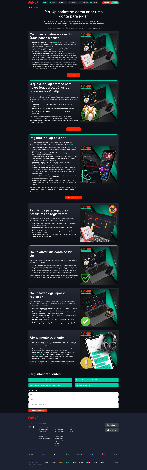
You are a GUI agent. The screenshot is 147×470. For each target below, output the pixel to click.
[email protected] (37, 354)
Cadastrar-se (73, 75)
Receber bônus (73, 129)
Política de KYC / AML (44, 431)
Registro (106, 2)
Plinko (71, 431)
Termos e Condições (44, 427)
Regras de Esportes (59, 434)
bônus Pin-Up (36, 97)
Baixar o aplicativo (73, 197)
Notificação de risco (44, 429)
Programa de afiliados (60, 441)
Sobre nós (94, 2)
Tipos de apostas (59, 429)
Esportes (73, 2)
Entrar (115, 2)
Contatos (57, 445)
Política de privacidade (44, 434)
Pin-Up (30, 7)
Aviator (71, 429)
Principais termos (59, 436)
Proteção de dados (43, 436)
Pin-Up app (70, 144)
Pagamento (85, 2)
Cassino (63, 2)
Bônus (53, 2)
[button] (69, 380)
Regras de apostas (59, 431)
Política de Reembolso (44, 438)
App (46, 2)
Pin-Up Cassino (64, 303)
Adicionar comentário (38, 410)
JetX (71, 427)
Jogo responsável (59, 438)
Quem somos (58, 427)
